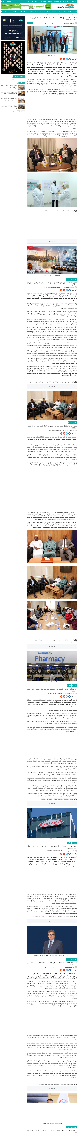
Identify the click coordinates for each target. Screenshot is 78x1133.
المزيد (14, 12)
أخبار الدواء (71, 799)
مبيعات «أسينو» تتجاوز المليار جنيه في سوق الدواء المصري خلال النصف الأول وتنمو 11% (48, 1)
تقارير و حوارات (62, 12)
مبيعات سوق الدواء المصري (35, 382)
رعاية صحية (54, 12)
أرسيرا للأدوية (63, 1084)
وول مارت (43, 799)
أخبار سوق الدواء (70, 382)
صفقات (36, 12)
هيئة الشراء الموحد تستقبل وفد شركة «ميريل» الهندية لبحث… (9, 99)
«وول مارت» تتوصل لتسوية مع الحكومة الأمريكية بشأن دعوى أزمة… (9, 106)
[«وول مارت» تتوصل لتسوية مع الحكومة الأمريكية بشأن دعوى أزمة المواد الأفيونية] (21, 106)
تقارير (28, 23)
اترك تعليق (51, 241)
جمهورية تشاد (53, 640)
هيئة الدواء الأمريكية (36, 916)
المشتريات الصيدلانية (61, 640)
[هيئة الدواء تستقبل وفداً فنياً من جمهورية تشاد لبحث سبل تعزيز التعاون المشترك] (21, 93)
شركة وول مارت (49, 799)
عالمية (31, 12)
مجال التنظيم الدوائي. (45, 640)
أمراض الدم (66, 916)
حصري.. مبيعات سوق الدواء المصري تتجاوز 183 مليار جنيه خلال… (9, 87)
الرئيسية (75, 12)
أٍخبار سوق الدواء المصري (61, 382)
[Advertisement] (52, 106)
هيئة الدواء (45, 211)
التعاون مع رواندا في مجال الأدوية (67, 211)
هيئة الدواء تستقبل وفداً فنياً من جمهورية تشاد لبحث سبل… (9, 93)
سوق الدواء (57, 211)
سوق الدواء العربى (23, 12)
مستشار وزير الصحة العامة (34, 640)
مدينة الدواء (51, 211)
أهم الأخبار (73, 279)
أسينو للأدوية (56, 1084)
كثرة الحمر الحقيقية (52, 916)
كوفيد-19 (42, 12)
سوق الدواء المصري (45, 382)
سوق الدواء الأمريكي (58, 799)
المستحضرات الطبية (70, 640)
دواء (68, 959)
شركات (69, 12)
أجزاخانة (48, 12)
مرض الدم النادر (44, 916)
